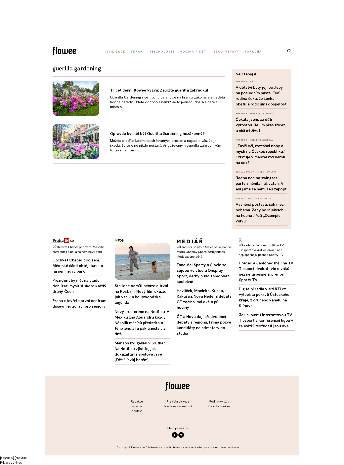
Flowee (66, 52)
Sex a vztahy (245, 172)
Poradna (241, 81)
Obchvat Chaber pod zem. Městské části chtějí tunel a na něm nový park (78, 265)
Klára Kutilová (267, 172)
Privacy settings (11, 462)
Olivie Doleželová (261, 113)
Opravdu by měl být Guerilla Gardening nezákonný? (157, 133)
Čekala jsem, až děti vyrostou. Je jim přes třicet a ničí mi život (260, 125)
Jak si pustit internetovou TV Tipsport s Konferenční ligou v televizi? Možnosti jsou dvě (266, 320)
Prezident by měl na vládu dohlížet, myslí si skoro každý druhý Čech (79, 286)
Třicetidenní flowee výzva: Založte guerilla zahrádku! (159, 90)
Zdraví (240, 198)
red (252, 81)
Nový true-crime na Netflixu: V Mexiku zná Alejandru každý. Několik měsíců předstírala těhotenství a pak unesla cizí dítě (142, 322)
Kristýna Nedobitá (260, 198)
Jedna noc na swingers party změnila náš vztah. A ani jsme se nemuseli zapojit (261, 183)
